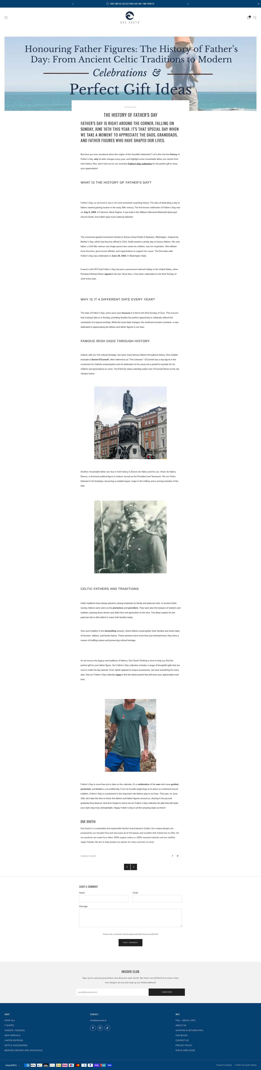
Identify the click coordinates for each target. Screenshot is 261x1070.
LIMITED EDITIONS (14, 1040)
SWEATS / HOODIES (15, 1030)
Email (135, 892)
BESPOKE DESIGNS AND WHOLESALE (24, 1050)
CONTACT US (182, 1040)
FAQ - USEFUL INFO (185, 1020)
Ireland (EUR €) (11, 1065)
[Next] (188, 4)
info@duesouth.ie (98, 1020)
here (118, 674)
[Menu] (6, 17)
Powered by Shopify (224, 1065)
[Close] (258, 3)
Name (82, 892)
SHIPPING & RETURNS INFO (189, 1030)
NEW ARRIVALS (12, 1035)
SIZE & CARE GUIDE (185, 1050)
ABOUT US (181, 1025)
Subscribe (167, 992)
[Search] (254, 17)
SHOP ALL (10, 1020)
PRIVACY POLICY (184, 1045)
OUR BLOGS (182, 1035)
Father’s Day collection (140, 163)
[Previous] (73, 4)
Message (83, 906)
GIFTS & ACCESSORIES (16, 1045)
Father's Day (131, 107)
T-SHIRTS (9, 1025)
